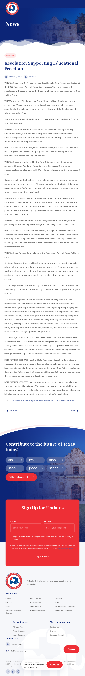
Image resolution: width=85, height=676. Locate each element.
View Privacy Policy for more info (65, 548)
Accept (54, 664)
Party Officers (35, 598)
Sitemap (53, 631)
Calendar (58, 598)
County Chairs (35, 602)
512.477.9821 (17, 644)
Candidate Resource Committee (13, 611)
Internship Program (37, 610)
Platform (9, 602)
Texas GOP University (63, 610)
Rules (57, 602)
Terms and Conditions (68, 661)
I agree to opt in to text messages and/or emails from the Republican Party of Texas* (43, 538)
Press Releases (19, 631)
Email (13, 521)
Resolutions (10, 55)
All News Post (18, 627)
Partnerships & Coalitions (65, 606)
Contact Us (54, 627)
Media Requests (19, 635)
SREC (8, 606)
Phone (47, 521)
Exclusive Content (57, 635)
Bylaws (8, 598)
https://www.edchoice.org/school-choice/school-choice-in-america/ (41, 400)
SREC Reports (35, 606)
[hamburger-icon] (76, 4)
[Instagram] (8, 671)
